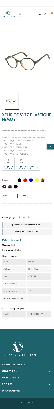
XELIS (13, 245)
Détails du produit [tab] (11, 240)
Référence (7, 250)
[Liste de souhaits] (50, 15)
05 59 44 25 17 (12, 3)
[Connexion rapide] (44, 14)
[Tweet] (24, 217)
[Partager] (19, 217)
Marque (6, 245)
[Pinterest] (28, 217)
